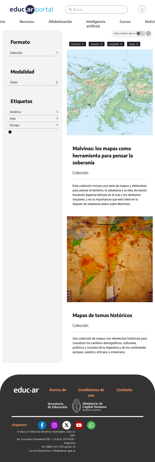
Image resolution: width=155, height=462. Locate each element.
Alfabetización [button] (60, 21)
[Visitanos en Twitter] (66, 424)
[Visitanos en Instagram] (54, 424)
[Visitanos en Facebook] (42, 424)
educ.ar (24, 431)
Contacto (124, 389)
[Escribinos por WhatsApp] (91, 424)
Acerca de (57, 389)
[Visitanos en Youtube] (79, 424)
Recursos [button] (27, 21)
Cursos (125, 21)
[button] (10, 132)
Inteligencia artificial (95, 23)
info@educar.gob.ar (63, 450)
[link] (142, 9)
